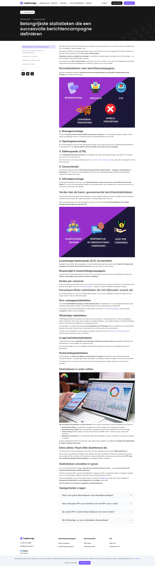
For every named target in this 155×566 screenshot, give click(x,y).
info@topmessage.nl (27, 546)
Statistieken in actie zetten (30, 56)
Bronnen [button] (63, 3)
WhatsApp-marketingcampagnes (119, 331)
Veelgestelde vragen (28, 64)
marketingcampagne (85, 287)
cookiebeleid (136, 558)
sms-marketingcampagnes (111, 309)
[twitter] (32, 73)
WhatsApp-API (114, 546)
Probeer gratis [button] (129, 3)
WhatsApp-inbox (89, 546)
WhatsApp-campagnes (66, 546)
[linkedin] (27, 73)
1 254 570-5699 (25, 543)
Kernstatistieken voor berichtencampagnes (35, 47)
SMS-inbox (87, 543)
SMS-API (112, 543)
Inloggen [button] (104, 3)
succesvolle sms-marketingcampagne (102, 160)
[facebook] (23, 73)
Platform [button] (54, 3)
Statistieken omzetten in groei (31, 60)
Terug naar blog (28, 12)
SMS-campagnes (64, 543)
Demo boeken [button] (117, 3)
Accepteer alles (84, 563)
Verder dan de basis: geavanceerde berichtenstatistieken (32, 52)
